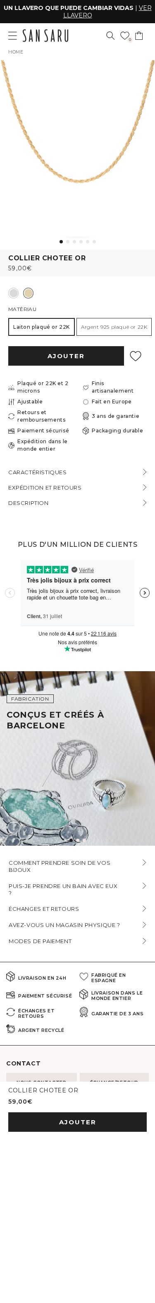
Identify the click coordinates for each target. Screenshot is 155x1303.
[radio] (13, 293)
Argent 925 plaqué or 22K (114, 327)
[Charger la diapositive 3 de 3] (84, 840)
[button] (110, 36)
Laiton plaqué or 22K (41, 327)
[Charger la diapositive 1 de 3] (71, 840)
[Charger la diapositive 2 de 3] (77, 840)
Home (15, 52)
